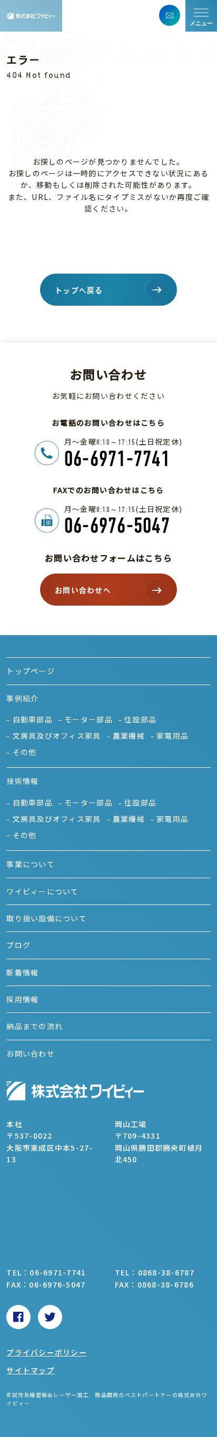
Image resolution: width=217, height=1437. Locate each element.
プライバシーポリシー (46, 1352)
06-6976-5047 (117, 525)
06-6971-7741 (117, 458)
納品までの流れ (34, 1026)
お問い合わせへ (83, 590)
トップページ (30, 671)
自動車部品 (33, 719)
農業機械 (129, 735)
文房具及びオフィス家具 (57, 735)
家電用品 (172, 735)
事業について (30, 864)
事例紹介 (22, 698)
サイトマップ (30, 1370)
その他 (24, 752)
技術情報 (22, 781)
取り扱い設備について (46, 918)
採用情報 (22, 999)
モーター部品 (88, 719)
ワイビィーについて (42, 891)
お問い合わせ (30, 1053)
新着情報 (22, 972)
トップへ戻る (79, 290)
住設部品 (140, 719)
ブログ (18, 945)
